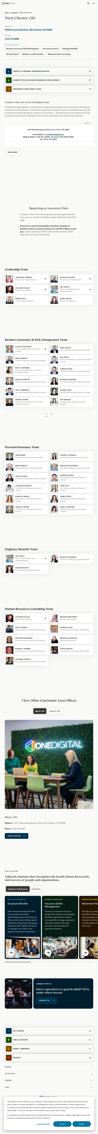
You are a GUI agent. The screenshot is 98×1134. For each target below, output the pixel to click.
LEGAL (7, 1087)
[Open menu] (93, 3)
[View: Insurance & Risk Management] (60, 927)
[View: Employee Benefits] (23, 927)
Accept (62, 1124)
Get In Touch (10, 1074)
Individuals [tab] (36, 889)
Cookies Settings (43, 1124)
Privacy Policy (61, 1110)
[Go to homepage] (9, 3)
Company (8, 1080)
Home (7, 12)
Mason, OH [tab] (39, 711)
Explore (8, 1067)
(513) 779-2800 (12, 39)
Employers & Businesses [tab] (18, 889)
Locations (14, 12)
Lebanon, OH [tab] (54, 711)
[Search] (88, 3)
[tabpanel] (49, 781)
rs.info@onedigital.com (54, 134)
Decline (81, 1124)
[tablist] (48, 711)
